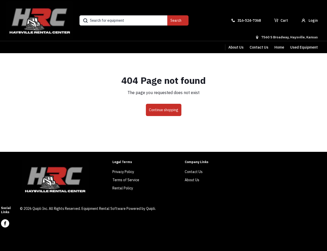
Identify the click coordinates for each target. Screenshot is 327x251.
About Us (235, 47)
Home (279, 47)
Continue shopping (163, 110)
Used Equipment (304, 47)
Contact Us (259, 47)
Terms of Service (125, 180)
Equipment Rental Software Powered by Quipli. (118, 208)
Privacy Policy (123, 171)
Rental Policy (122, 188)
